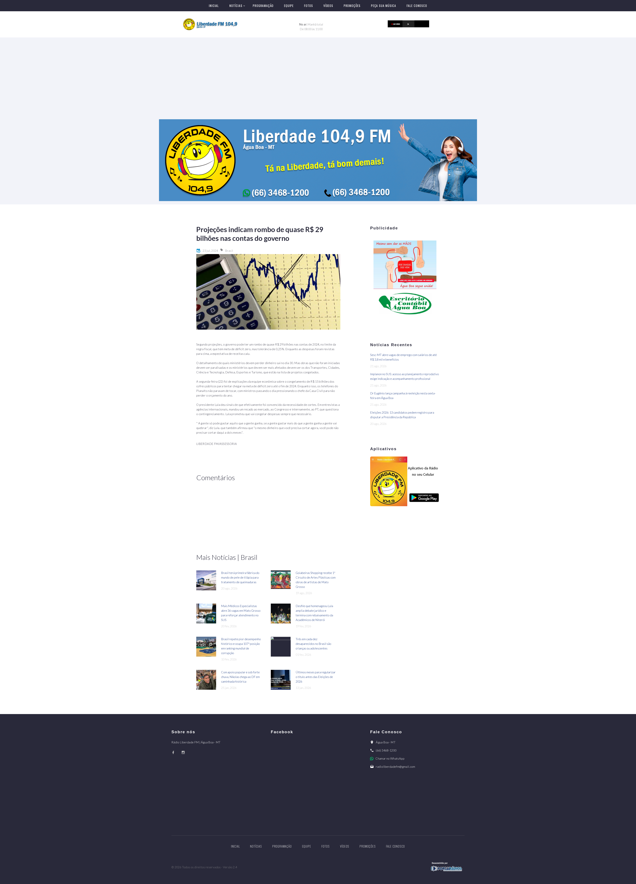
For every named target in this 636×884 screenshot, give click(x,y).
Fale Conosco (417, 5)
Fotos (308, 5)
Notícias (235, 5)
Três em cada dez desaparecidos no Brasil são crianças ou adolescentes (313, 643)
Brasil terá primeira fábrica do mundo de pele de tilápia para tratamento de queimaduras (240, 577)
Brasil (229, 250)
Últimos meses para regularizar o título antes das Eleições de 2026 (316, 676)
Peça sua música (383, 5)
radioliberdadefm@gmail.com (395, 766)
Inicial (214, 5)
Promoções (352, 5)
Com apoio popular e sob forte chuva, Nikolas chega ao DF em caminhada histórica (240, 676)
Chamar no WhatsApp (389, 758)
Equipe (289, 5)
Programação (263, 5)
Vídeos (328, 5)
